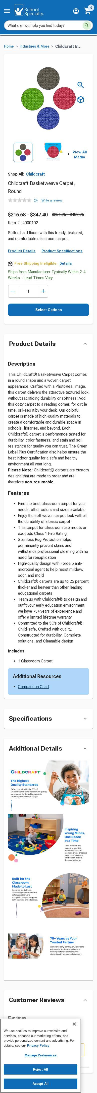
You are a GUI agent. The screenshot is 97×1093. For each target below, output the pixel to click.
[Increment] (43, 291)
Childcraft (35, 174)
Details (65, 263)
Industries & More (34, 46)
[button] (76, 11)
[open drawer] (7, 11)
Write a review (52, 200)
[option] (23, 161)
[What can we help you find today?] (87, 25)
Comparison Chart (33, 686)
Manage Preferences (40, 1055)
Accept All (40, 1084)
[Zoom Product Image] (80, 85)
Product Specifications (62, 251)
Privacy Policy (38, 1045)
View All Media (80, 154)
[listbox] (38, 161)
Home (9, 46)
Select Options (48, 310)
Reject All (40, 1069)
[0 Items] (88, 11)
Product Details (22, 251)
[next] (68, 155)
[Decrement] (13, 291)
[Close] (74, 1024)
